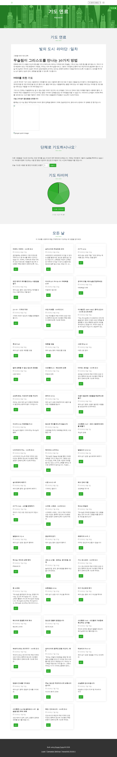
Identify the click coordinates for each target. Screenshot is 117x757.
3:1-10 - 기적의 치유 (20, 309)
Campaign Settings (54, 751)
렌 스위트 (16, 588)
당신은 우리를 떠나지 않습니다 (56, 424)
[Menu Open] (103, 2)
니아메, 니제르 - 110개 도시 (55, 506)
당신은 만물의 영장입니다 (54, 620)
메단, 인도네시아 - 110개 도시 (56, 709)
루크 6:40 (16, 344)
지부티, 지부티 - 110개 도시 (23, 249)
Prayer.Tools (59, 747)
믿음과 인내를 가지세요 (21, 683)
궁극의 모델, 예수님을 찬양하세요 (90, 281)
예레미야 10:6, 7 (84, 536)
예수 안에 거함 (83, 482)
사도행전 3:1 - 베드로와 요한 (55, 368)
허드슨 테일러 (83, 506)
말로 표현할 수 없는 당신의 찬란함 (25, 368)
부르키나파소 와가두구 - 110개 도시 (26, 648)
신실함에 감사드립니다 (86, 683)
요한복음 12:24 (50, 588)
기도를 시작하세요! (58, 209)
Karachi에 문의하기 (69, 751)
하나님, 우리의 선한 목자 (22, 560)
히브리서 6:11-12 (84, 648)
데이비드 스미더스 (52, 450)
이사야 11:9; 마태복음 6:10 (22, 424)
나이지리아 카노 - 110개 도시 (23, 450)
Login (43, 751)
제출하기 (52, 165)
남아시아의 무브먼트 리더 (54, 249)
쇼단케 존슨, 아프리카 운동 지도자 (25, 396)
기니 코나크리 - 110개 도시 (88, 560)
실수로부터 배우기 (19, 482)
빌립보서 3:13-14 (84, 450)
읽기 (16, 269)
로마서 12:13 (50, 396)
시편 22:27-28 (50, 482)
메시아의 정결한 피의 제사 (22, 620)
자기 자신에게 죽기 (85, 588)
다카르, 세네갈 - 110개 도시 (88, 368)
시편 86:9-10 (83, 344)
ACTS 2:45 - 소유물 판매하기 (23, 506)
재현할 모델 (49, 344)
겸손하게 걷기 (50, 536)
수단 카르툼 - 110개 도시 (54, 309)
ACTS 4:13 (82, 249)
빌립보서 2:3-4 (18, 536)
